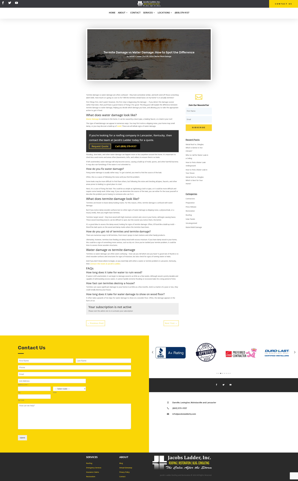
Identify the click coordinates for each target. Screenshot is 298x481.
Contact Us (283, 4)
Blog (121, 463)
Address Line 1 (23, 385)
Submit (22, 438)
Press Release (191, 207)
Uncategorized (191, 223)
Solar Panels (190, 219)
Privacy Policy (124, 472)
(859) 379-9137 (182, 13)
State (55, 392)
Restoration (190, 211)
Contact (135, 13)
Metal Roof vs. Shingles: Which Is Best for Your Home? (195, 180)
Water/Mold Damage (163, 56)
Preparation (190, 203)
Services (148, 13)
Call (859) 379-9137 (125, 146)
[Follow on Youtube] (16, 3)
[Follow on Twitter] (10, 3)
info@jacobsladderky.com (184, 414)
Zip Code (21, 400)
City (19, 392)
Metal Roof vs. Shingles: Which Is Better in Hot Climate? (195, 147)
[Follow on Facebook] (3, 3)
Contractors (190, 199)
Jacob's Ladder (135, 56)
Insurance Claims (92, 472)
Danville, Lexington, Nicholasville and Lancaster (194, 402)
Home (112, 13)
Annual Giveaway (125, 468)
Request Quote (100, 146)
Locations (164, 13)
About (121, 13)
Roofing (189, 215)
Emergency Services (93, 468)
